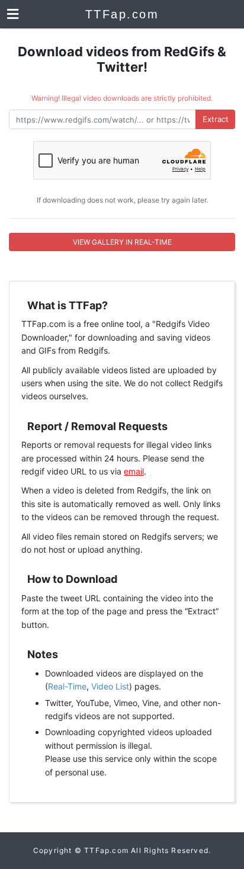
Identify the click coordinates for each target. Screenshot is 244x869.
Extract (216, 119)
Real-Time (67, 686)
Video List (110, 686)
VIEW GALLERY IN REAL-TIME (122, 242)
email (134, 471)
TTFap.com (122, 14)
